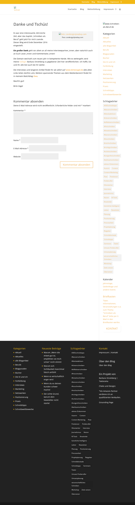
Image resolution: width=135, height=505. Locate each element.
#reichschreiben (110, 143)
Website (17, 156)
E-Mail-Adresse (20, 148)
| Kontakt (114, 352)
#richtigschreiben (110, 147)
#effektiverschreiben (111, 122)
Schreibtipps (108, 90)
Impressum (114, 2)
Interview (107, 189)
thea (35, 76)
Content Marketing (111, 172)
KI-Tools (114, 197)
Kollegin (23, 61)
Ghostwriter (108, 185)
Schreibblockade (110, 235)
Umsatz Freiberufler (111, 248)
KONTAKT (112, 328)
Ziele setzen (108, 268)
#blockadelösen (110, 114)
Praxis (105, 86)
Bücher (106, 58)
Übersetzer (108, 272)
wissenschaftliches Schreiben (111, 257)
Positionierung (109, 82)
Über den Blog (107, 361)
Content (115, 168)
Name (16, 140)
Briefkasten (109, 296)
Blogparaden (108, 54)
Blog (93, 2)
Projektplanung (109, 227)
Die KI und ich (109, 62)
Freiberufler (108, 181)
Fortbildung (108, 66)
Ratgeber (107, 231)
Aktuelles (107, 41)
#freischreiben (109, 126)
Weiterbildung (102, 2)
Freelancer (114, 176)
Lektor (106, 210)
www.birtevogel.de (74, 70)
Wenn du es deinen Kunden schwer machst (52, 386)
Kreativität (108, 202)
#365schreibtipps (110, 105)
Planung (107, 214)
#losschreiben (109, 139)
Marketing (107, 74)
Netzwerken (108, 78)
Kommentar (19, 110)
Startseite (85, 2)
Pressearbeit (108, 223)
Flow (105, 176)
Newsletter (115, 210)
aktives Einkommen (111, 164)
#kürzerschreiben (110, 135)
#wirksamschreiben (111, 160)
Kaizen (106, 197)
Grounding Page (106, 402)
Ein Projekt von (107, 374)
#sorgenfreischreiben (112, 156)
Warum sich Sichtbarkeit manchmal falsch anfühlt (54, 369)
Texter (116, 243)
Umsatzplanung (110, 252)
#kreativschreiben (110, 130)
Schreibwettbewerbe (112, 94)
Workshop (107, 263)
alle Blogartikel (109, 45)
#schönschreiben (110, 151)
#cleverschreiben (110, 118)
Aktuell (106, 37)
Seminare (107, 243)
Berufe (106, 50)
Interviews (107, 70)
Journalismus (109, 193)
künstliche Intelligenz (111, 206)
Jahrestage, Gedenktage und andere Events (110, 286)
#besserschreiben (110, 109)
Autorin (106, 168)
